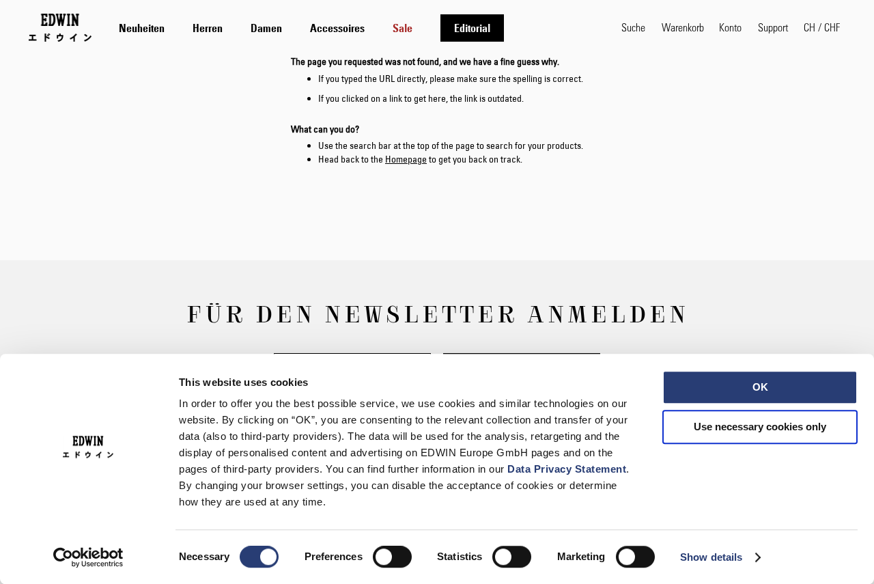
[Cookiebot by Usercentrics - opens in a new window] (88, 557)
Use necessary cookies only (760, 426)
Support (773, 26)
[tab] (356, 27)
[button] (821, 27)
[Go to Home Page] (60, 27)
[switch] (392, 558)
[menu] (311, 27)
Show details (711, 557)
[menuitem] (142, 28)
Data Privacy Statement (566, 469)
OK (760, 387)
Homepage (406, 159)
